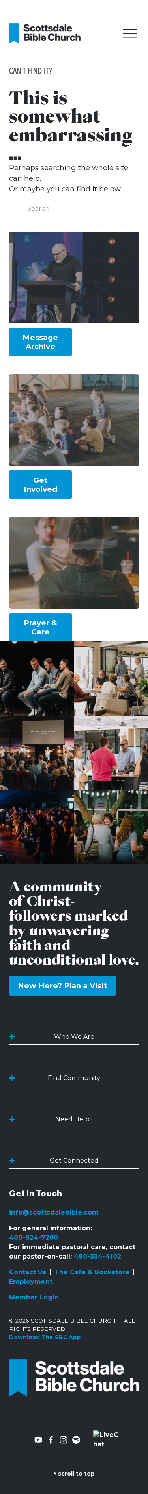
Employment (30, 1281)
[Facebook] (51, 1440)
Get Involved (40, 485)
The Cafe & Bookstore (91, 1272)
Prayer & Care (40, 627)
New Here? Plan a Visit (62, 985)
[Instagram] (63, 1440)
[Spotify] (76, 1440)
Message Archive (40, 342)
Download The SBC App (45, 1337)
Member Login (34, 1297)
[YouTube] (38, 1440)
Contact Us (27, 1272)
